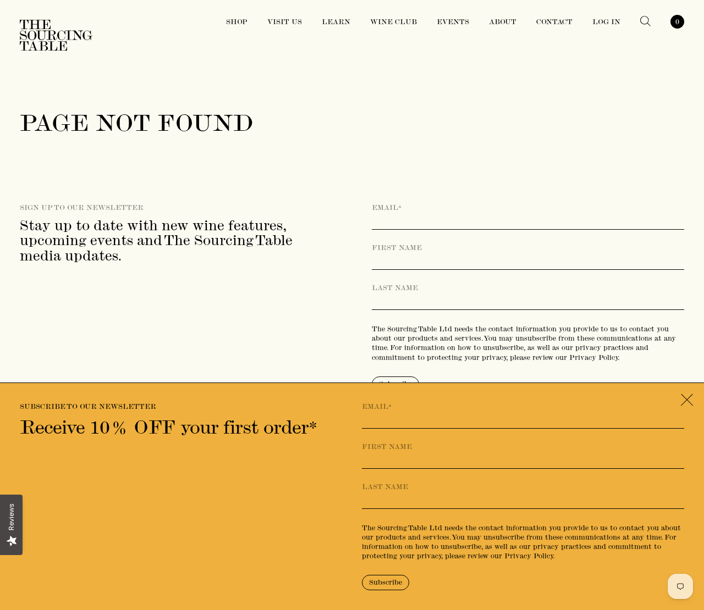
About (502, 22)
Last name (395, 288)
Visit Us (284, 22)
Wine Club (393, 22)
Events (453, 22)
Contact (554, 22)
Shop (237, 22)
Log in (606, 22)
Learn (336, 22)
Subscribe (385, 582)
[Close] (686, 400)
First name (397, 248)
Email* (387, 208)
